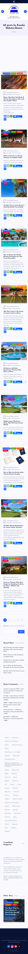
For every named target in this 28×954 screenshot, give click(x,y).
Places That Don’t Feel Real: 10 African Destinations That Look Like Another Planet (14, 99)
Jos (6, 784)
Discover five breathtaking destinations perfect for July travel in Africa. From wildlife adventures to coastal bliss (14, 764)
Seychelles (8, 813)
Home (14, 31)
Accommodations (8, 397)
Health (19, 230)
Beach (7, 748)
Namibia (16, 795)
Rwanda (8, 809)
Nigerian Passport (17, 799)
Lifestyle (15, 788)
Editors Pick (16, 770)
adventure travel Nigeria (12, 741)
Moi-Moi (16, 791)
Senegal (16, 809)
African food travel (17, 744)
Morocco (8, 795)
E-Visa (7, 770)
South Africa (18, 813)
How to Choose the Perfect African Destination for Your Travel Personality (13, 256)
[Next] (23, 896)
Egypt (7, 773)
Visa (7, 827)
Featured (8, 777)
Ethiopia (15, 773)
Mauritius (8, 791)
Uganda (15, 824)
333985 (5, 702)
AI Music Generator (8, 709)
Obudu (7, 806)
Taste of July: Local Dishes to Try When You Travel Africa (14, 690)
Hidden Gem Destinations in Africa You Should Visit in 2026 (13, 711)
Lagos (20, 784)
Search (6, 626)
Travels (7, 824)
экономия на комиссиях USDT (11, 689)
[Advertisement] (14, 53)
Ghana (7, 780)
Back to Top (15, 950)
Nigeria (7, 799)
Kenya (12, 784)
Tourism (20, 73)
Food (15, 777)
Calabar (8, 755)
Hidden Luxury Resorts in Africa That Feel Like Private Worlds (13, 423)
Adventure (7, 73)
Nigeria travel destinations (12, 802)
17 (17, 620)
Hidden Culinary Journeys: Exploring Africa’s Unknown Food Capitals (13, 704)
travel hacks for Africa (11, 820)
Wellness (14, 827)
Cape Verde (16, 755)
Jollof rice (15, 780)
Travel (5, 183)
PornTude (6, 695)
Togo (15, 817)
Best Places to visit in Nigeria (13, 752)
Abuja (7, 737)
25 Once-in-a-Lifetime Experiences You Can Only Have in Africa (12, 370)
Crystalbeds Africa (10, 759)
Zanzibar (8, 831)
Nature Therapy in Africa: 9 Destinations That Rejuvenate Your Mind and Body (14, 697)
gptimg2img (7, 716)
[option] (14, 910)
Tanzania (8, 817)
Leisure (20, 131)
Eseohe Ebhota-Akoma (12, 92)
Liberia (7, 788)
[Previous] (21, 896)
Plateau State (16, 806)
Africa (13, 73)
